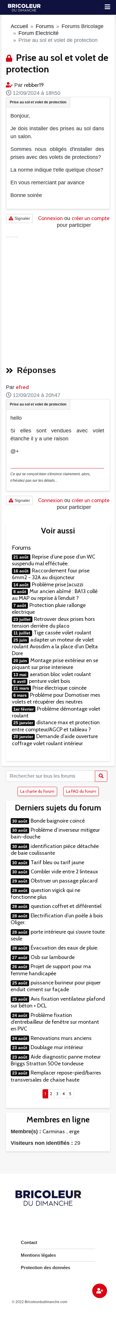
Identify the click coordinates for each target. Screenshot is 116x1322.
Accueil (19, 26)
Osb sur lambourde (53, 957)
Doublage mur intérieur (57, 1047)
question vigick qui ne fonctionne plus (45, 893)
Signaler (21, 218)
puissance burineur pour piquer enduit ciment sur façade (56, 986)
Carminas (54, 1131)
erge (74, 1131)
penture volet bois (49, 681)
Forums (45, 26)
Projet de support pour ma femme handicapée (51, 969)
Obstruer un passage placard (64, 880)
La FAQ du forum (81, 791)
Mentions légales (38, 1255)
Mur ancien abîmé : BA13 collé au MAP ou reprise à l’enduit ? (55, 594)
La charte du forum (37, 791)
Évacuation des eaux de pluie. (64, 948)
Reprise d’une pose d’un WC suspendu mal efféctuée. (53, 560)
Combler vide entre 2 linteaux (64, 871)
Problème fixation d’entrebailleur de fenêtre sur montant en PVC (55, 1022)
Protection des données (45, 1267)
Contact (29, 1242)
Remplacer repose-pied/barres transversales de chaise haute (56, 1076)
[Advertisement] (58, 299)
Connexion (50, 218)
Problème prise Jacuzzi (57, 584)
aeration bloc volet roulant (60, 674)
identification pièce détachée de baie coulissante (55, 849)
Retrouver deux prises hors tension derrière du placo (53, 622)
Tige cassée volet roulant (62, 632)
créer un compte (90, 218)
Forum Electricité (38, 33)
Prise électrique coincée (59, 688)
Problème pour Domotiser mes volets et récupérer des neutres (56, 698)
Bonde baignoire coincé (58, 821)
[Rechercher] (101, 776)
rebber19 (34, 85)
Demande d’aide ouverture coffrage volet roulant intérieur (55, 739)
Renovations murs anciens (61, 1038)
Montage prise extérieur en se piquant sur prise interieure (55, 663)
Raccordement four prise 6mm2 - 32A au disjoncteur (51, 574)
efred (22, 387)
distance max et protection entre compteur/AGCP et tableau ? (56, 725)
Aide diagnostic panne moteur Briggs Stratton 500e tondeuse (56, 1060)
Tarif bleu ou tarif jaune (57, 862)
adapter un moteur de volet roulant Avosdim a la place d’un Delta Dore (55, 646)
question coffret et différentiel (66, 906)
